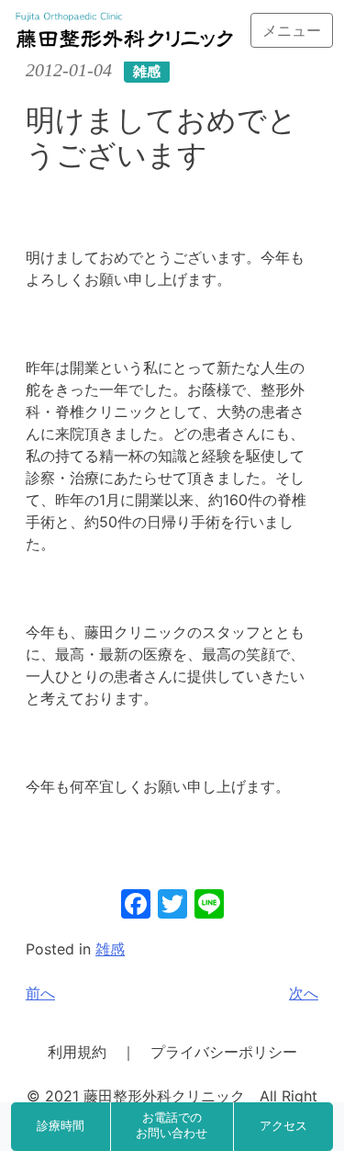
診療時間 (60, 1126)
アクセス (283, 1126)
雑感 (110, 949)
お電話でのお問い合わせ (171, 1126)
